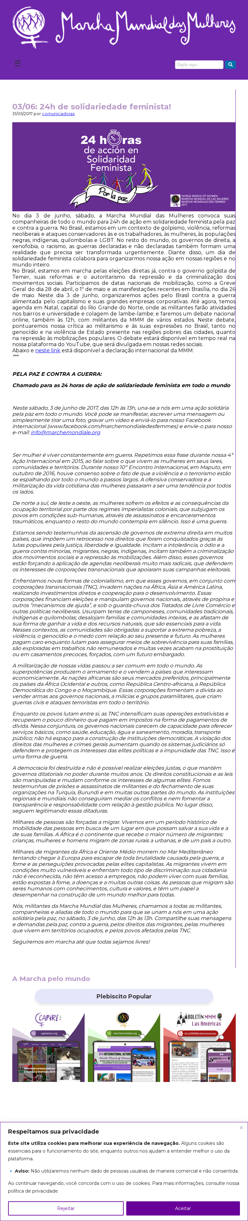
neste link (47, 350)
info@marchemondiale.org (65, 432)
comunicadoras (58, 113)
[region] (124, 1171)
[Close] (241, 1127)
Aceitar (183, 1208)
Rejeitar (66, 1208)
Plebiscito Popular (124, 996)
